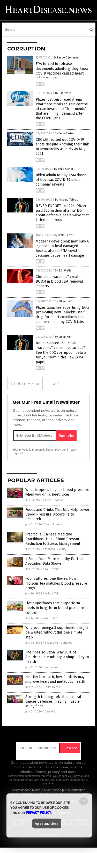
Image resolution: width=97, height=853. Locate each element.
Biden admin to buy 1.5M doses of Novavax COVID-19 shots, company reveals (61, 180)
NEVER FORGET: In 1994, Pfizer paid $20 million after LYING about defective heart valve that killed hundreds (62, 213)
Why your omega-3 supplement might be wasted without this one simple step (56, 632)
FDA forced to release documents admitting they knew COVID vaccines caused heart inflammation (62, 71)
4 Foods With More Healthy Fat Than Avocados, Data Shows (54, 561)
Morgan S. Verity (55, 549)
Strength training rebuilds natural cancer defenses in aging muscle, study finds (53, 701)
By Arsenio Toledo (66, 199)
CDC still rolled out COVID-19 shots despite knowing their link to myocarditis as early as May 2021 (62, 146)
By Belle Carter (64, 133)
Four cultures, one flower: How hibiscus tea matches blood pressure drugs (56, 583)
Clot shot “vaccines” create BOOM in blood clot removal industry (59, 281)
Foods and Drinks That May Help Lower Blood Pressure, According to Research (57, 514)
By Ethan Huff (63, 301)
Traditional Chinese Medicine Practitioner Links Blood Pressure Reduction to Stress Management (53, 539)
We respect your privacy (68, 775)
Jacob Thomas (54, 500)
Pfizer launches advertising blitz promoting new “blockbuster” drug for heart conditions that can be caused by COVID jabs (62, 314)
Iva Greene (52, 569)
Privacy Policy (38, 813)
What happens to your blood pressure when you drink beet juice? (57, 492)
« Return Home (25, 383)
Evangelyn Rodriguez (58, 642)
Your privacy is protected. (29, 449)
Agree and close (46, 823)
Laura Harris (52, 687)
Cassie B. (50, 711)
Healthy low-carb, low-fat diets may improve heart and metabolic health (55, 679)
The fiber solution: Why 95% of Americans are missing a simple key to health (57, 657)
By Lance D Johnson (66, 57)
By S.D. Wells (63, 93)
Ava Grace (50, 618)
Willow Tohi (52, 593)
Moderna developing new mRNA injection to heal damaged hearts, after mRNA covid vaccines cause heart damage (62, 248)
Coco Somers (53, 524)
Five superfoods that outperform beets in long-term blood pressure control (54, 608)
